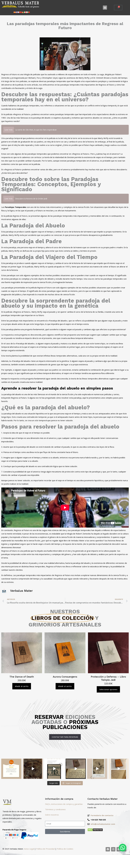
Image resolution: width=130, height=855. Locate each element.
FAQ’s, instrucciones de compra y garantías (64, 804)
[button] (105, 7)
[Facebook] (108, 849)
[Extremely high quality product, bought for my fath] (11, 769)
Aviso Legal (29, 849)
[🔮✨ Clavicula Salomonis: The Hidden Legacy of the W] (119, 769)
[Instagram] (113, 849)
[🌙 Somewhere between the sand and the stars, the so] (54, 769)
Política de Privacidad (45, 849)
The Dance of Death (22, 676)
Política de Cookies (65, 849)
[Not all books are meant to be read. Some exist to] (33, 769)
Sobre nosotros (52, 814)
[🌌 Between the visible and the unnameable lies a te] (97, 769)
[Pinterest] (119, 849)
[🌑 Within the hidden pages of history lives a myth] (76, 769)
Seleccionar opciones (108, 689)
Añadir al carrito (21, 686)
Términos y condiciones (55, 809)
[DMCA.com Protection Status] (95, 830)
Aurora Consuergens (65, 676)
